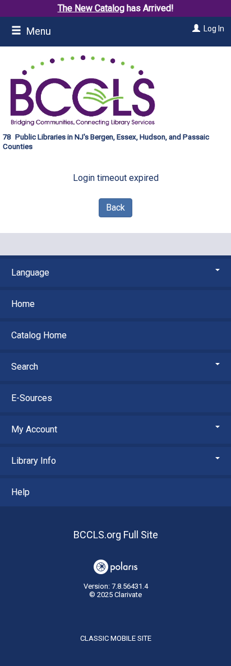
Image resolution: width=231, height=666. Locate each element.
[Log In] (195, 28)
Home (23, 304)
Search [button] (24, 366)
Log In (214, 28)
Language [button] (30, 272)
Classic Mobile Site (115, 638)
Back (115, 207)
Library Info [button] (33, 460)
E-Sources (31, 398)
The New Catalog (91, 8)
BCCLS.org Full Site (115, 535)
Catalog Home (39, 335)
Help (20, 492)
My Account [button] (34, 429)
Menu (37, 31)
